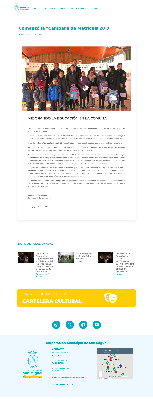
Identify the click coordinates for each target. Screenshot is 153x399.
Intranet (96, 8)
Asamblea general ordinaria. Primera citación (85, 256)
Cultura (49, 8)
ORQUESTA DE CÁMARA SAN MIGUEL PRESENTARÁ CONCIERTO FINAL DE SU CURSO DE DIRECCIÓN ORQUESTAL (125, 262)
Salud (36, 8)
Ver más (39, 277)
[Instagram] (56, 325)
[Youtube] (97, 325)
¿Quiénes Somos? (79, 8)
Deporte (63, 8)
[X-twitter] (70, 325)
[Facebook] (83, 325)
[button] (68, 377)
